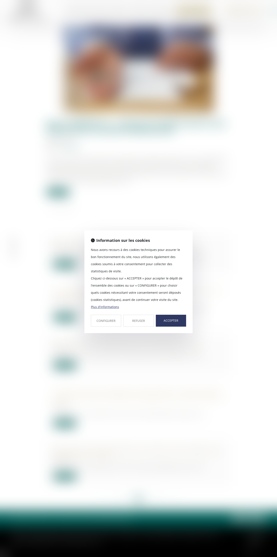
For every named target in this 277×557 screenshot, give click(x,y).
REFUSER (138, 321)
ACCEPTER (171, 320)
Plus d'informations (105, 307)
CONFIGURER (106, 321)
